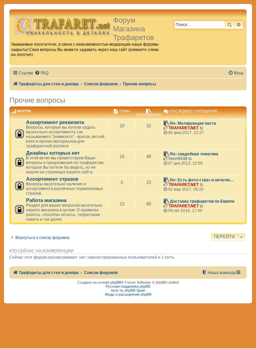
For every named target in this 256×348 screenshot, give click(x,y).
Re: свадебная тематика (194, 154)
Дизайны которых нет (53, 153)
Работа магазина (46, 200)
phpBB (116, 282)
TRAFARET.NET (184, 128)
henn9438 (178, 158)
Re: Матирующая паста (193, 123)
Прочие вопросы (37, 100)
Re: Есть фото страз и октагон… (202, 180)
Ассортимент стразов (52, 179)
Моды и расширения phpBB (128, 294)
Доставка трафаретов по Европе (202, 201)
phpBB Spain (135, 290)
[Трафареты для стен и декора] (62, 25)
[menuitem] (41, 73)
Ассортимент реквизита (55, 122)
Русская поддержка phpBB (128, 286)
